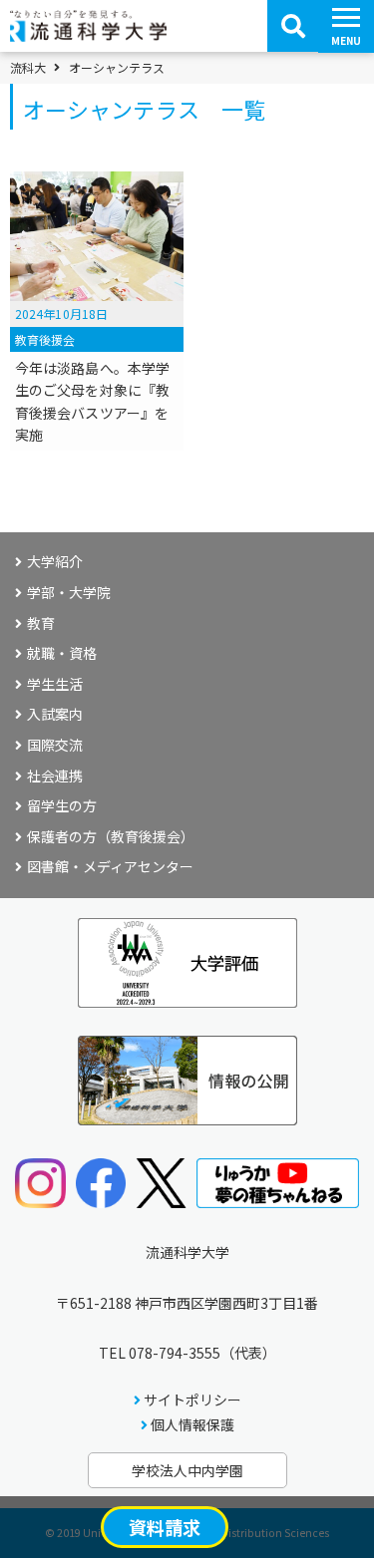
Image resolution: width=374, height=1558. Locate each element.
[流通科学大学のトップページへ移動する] (88, 35)
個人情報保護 (192, 1424)
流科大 (28, 68)
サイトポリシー (192, 1399)
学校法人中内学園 (187, 1470)
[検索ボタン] (293, 26)
